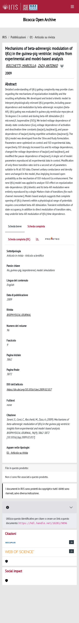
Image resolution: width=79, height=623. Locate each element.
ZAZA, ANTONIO (48, 65)
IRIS (4, 37)
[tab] (37, 240)
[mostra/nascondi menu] (72, 6)
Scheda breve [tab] (15, 226)
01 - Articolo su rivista (42, 37)
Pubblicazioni (18, 37)
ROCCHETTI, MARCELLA (21, 65)
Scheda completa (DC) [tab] (19, 239)
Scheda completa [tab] (36, 226)
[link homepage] (11, 6)
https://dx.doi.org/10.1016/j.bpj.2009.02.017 (29, 389)
